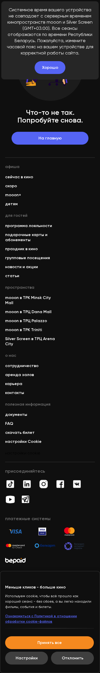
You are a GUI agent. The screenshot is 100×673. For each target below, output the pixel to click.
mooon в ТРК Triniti (23, 329)
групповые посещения (27, 257)
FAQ (9, 423)
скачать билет (20, 432)
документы (16, 414)
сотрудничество (21, 365)
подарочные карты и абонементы (26, 237)
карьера (13, 383)
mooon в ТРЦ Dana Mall (28, 311)
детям (11, 203)
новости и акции (21, 266)
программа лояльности (28, 225)
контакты (14, 392)
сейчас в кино (19, 176)
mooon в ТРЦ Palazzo (26, 320)
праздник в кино (21, 248)
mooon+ (13, 194)
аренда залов (19, 374)
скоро (11, 185)
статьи (12, 275)
